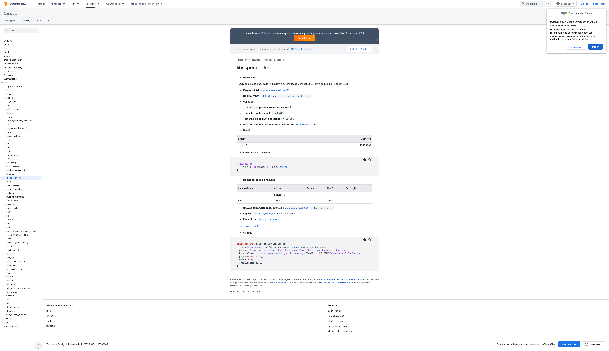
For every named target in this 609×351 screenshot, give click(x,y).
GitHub (584, 3)
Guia (38, 20)
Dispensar (576, 47)
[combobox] (536, 4)
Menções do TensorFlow (340, 331)
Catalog (26, 20)
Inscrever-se (569, 344)
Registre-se (304, 38)
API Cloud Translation (301, 49)
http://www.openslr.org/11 (275, 90)
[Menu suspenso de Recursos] (99, 4)
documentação (303, 124)
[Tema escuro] (364, 159)
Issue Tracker (334, 311)
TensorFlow (242, 60)
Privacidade (74, 344)
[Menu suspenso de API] (79, 4)
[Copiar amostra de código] (369, 159)
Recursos (91, 3)
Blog (48, 311)
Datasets (10, 14)
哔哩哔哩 (50, 326)
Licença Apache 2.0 (277, 282)
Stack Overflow (335, 321)
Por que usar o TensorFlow (145, 3)
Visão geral (10, 20)
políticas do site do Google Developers (335, 282)
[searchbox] (21, 30)
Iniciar (595, 46)
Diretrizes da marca (337, 326)
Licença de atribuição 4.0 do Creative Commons (340, 279)
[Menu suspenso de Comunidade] (124, 4)
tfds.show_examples (264, 213)
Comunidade (113, 3)
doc (296, 207)
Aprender (56, 3)
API (73, 3)
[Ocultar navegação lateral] (38, 345)
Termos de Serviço (55, 344)
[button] (20, 45)
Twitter (50, 321)
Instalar (41, 3)
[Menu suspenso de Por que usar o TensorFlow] (162, 4)
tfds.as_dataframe (267, 219)
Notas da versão (336, 316)
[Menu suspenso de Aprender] (65, 4)
